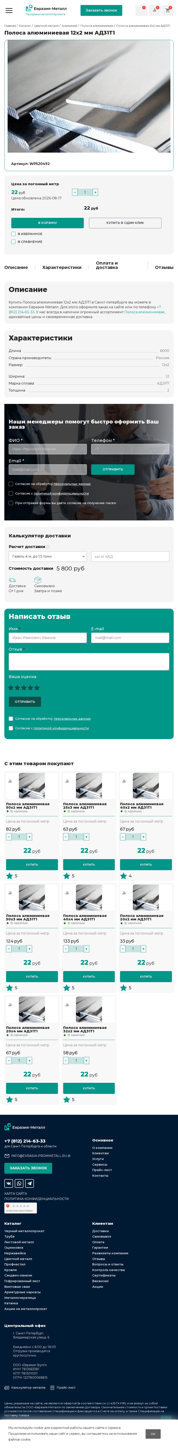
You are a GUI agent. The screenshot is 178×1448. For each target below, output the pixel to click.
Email (16, 461)
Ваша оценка (22, 677)
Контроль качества (108, 1270)
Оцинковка (13, 1248)
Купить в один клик (125, 223)
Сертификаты (103, 1275)
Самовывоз (101, 1236)
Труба (9, 1236)
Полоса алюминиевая (144, 312)
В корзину (47, 223)
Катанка (11, 1303)
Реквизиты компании (110, 1253)
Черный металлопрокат (24, 1231)
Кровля (10, 1270)
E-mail (98, 629)
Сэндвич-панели (18, 1275)
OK (153, 1434)
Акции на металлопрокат (25, 1309)
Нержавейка (15, 1253)
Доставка (100, 1231)
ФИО (16, 440)
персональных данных (72, 484)
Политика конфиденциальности (36, 1198)
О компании (102, 1148)
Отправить (113, 469)
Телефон (103, 440)
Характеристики (62, 267)
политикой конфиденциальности (61, 493)
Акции (97, 1287)
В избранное (30, 234)
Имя (14, 629)
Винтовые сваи (17, 1287)
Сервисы (99, 1164)
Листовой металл (19, 1242)
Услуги (98, 1159)
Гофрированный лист (22, 1281)
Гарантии (100, 1248)
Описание (16, 267)
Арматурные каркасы (22, 1292)
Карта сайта (15, 1193)
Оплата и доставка (107, 265)
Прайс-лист (102, 1170)
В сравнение (30, 242)
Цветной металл (18, 1259)
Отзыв (17, 649)
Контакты (100, 1176)
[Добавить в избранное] (10, 777)
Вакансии (100, 1281)
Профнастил (14, 1264)
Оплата (98, 1242)
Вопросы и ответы (107, 1264)
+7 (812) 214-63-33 (24, 1141)
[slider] (24, 687)
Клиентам (100, 1153)
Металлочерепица (20, 1298)
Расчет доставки (27, 547)
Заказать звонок (101, 10)
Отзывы (164, 267)
